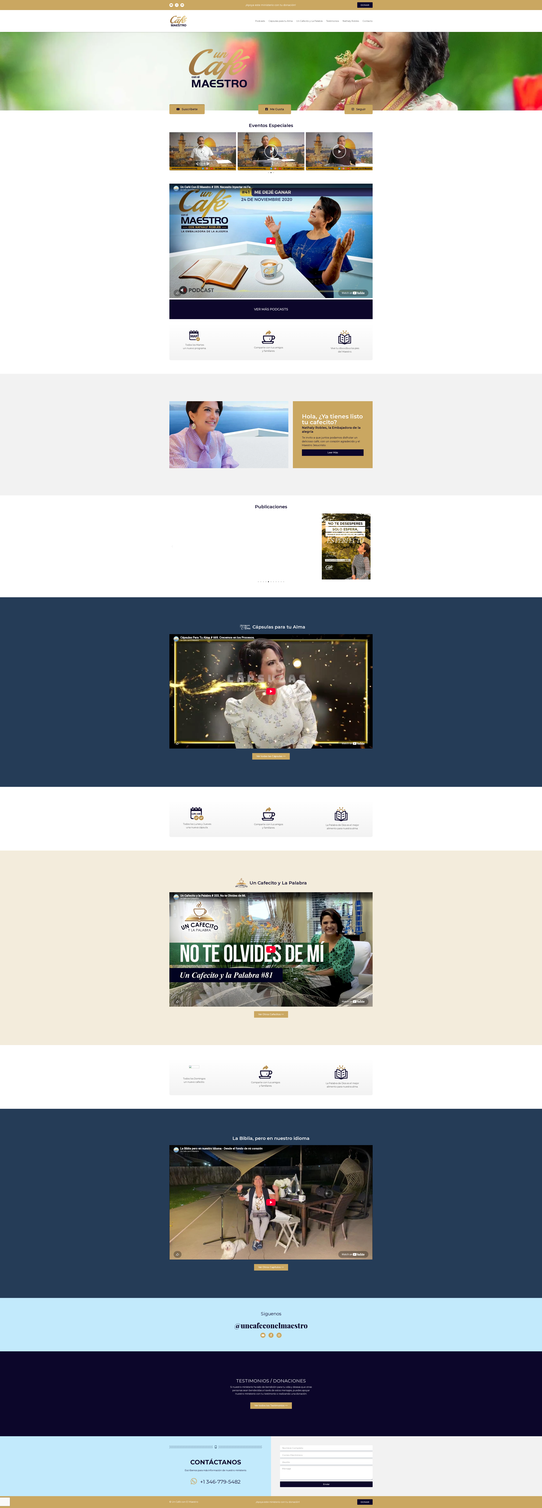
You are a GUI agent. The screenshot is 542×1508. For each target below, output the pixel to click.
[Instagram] (177, 5)
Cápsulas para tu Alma (281, 21)
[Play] (202, 151)
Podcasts (260, 21)
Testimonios (332, 21)
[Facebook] (182, 5)
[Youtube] (171, 5)
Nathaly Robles (351, 21)
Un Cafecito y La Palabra (309, 21)
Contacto (368, 21)
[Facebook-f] (271, 1335)
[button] (172, 151)
